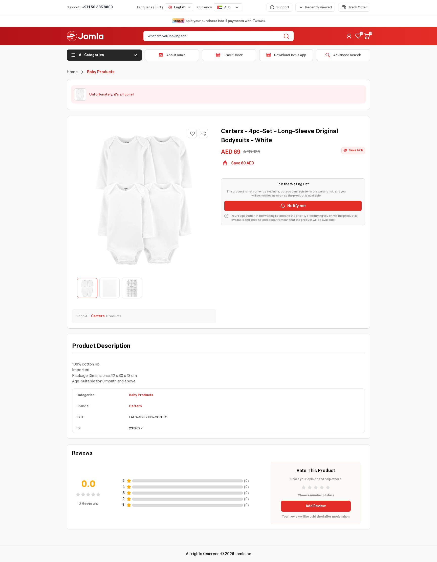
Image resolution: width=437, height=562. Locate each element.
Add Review (316, 506)
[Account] (349, 36)
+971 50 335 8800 (97, 7)
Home (72, 72)
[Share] (203, 133)
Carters (135, 406)
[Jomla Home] (85, 36)
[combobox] (179, 7)
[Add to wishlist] (192, 133)
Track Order (357, 7)
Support (282, 7)
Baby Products (141, 395)
